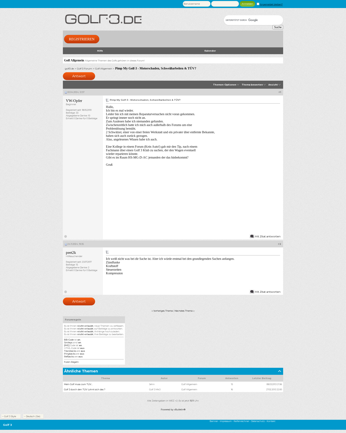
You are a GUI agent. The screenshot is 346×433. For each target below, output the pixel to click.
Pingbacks (69, 353)
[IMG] (66, 345)
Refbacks (69, 356)
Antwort (79, 76)
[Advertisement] (193, 202)
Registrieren (82, 39)
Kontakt (271, 421)
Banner (214, 421)
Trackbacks (70, 351)
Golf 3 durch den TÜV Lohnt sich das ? (84, 389)
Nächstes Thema (184, 310)
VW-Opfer (74, 101)
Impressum (226, 421)
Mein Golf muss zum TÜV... (78, 384)
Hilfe (100, 50)
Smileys (68, 342)
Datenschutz (258, 421)
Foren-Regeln (71, 362)
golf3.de (69, 68)
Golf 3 (7, 424)
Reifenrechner (241, 421)
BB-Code (69, 339)
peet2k (71, 252)
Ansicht (273, 84)
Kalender (210, 50)
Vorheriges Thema (163, 310)
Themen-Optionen (224, 84)
